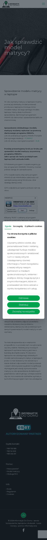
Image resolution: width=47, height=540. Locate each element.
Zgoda (8, 226)
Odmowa (23, 298)
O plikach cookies (33, 226)
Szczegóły (18, 226)
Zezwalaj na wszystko (23, 311)
